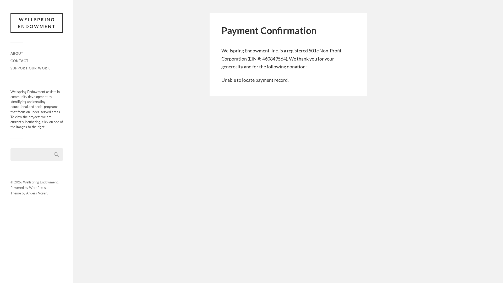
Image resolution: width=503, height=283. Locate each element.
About (16, 53)
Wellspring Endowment (37, 23)
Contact (19, 61)
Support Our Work (30, 68)
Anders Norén (36, 193)
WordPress (37, 188)
